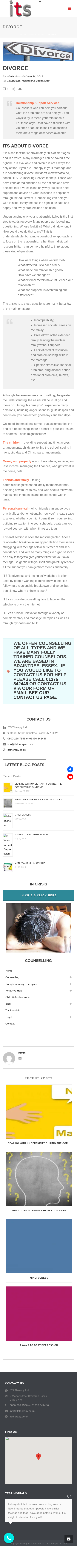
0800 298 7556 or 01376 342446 (27, 738)
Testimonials (12, 1010)
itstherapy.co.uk (16, 749)
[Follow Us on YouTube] (70, 777)
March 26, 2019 (33, 76)
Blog (8, 1003)
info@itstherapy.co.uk (20, 744)
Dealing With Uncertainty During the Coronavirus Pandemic (40, 1143)
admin (10, 76)
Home (23, 35)
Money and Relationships (30, 863)
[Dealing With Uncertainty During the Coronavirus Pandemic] (39, 1112)
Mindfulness (23, 814)
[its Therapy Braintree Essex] (20, 8)
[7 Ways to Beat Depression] (39, 1313)
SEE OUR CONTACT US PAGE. (35, 695)
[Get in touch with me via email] (20, 1058)
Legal (8, 1016)
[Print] (22, 89)
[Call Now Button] (9, 1538)
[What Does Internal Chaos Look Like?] (39, 1179)
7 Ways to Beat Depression (31, 834)
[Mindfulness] (39, 1246)
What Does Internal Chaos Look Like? (38, 799)
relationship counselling (36, 80)
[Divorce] (38, 51)
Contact (10, 1023)
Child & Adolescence (17, 997)
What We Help (13, 990)
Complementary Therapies (21, 984)
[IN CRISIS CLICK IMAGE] (38, 928)
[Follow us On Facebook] (70, 769)
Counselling (37, 35)
